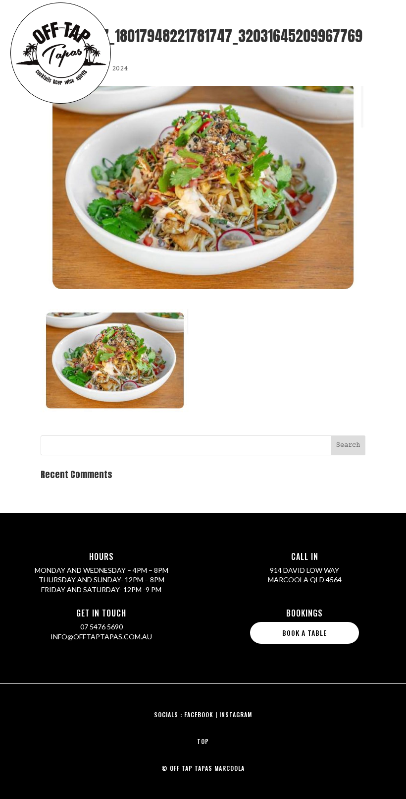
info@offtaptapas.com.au (101, 636)
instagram (235, 714)
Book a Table (304, 632)
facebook (198, 714)
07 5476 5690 (101, 626)
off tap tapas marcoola (207, 768)
